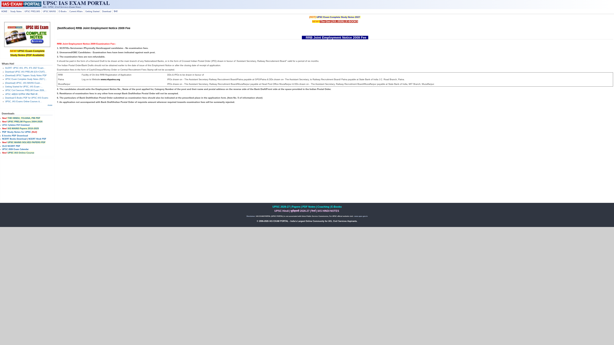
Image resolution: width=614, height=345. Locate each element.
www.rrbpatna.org (110, 79)
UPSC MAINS (49, 11)
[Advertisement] (335, 133)
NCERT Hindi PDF (37, 139)
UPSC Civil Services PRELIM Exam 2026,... (26, 90)
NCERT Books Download (14, 139)
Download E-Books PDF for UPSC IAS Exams (26, 98)
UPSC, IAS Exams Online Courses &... (23, 101)
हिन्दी (116, 11)
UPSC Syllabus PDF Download (16, 125)
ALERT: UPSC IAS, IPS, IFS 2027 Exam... (25, 68)
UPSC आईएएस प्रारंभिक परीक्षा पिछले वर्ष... (22, 94)
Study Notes (16, 11)
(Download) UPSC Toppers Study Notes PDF (26, 75)
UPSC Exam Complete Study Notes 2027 (338, 17)
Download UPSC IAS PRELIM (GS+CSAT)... (26, 72)
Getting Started (92, 11)
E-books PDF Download (15, 135)
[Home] (21, 6)
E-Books (63, 11)
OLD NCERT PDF (11, 146)
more (50, 105)
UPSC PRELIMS (32, 11)
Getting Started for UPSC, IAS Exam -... (24, 87)
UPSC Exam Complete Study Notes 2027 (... (26, 79)
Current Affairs (76, 11)
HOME (4, 11)
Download (106, 11)
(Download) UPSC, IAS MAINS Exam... (23, 83)
